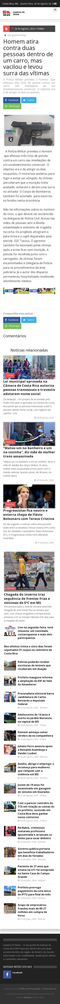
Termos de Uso (49, 988)
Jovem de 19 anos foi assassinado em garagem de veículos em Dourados (34, 788)
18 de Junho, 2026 (26, 588)
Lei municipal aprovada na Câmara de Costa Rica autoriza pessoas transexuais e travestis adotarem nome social (29, 387)
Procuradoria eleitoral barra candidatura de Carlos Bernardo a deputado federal (36, 699)
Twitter (30, 100)
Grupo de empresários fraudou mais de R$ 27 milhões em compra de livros (32, 910)
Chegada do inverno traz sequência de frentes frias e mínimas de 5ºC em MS (27, 598)
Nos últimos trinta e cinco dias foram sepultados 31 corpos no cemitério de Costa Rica (28, 650)
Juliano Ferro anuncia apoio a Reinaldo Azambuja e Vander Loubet (35, 749)
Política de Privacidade (30, 988)
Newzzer (28, 997)
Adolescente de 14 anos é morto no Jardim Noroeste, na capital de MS (35, 718)
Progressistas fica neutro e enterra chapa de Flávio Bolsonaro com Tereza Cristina (28, 514)
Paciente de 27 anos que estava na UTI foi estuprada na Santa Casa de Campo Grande (36, 872)
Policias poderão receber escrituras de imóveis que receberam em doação (34, 665)
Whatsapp (13, 106)
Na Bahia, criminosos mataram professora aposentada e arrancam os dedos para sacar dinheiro (35, 833)
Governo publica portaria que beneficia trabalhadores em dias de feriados (36, 852)
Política (43, 820)
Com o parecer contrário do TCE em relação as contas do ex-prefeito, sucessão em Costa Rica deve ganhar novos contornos (36, 810)
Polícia (43, 725)
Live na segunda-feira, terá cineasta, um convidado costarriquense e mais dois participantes (35, 633)
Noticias (10, 442)
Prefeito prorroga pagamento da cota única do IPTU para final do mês (34, 891)
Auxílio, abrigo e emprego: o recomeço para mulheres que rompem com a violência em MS (36, 769)
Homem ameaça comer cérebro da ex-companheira (35, 733)
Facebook (13, 100)
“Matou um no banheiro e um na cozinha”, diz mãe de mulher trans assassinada (29, 452)
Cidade (9, 375)
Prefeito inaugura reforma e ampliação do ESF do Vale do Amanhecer (35, 681)
